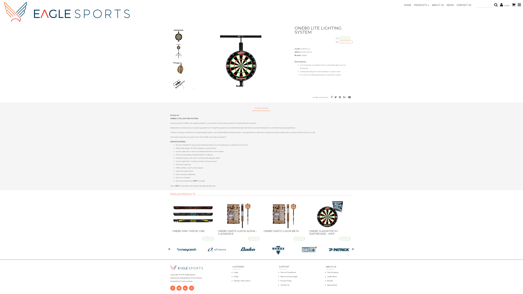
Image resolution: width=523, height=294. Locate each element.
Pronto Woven (196, 278)
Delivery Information (242, 281)
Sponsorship (332, 285)
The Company (333, 272)
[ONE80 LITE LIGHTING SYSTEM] (241, 58)
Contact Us (464, 5)
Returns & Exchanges (288, 276)
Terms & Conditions (288, 272)
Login (236, 272)
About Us (438, 5)
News (450, 5)
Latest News (332, 276)
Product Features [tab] (261, 108)
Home (407, 5)
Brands (330, 281)
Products (421, 5)
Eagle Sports (190, 275)
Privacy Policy (286, 281)
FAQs (236, 276)
